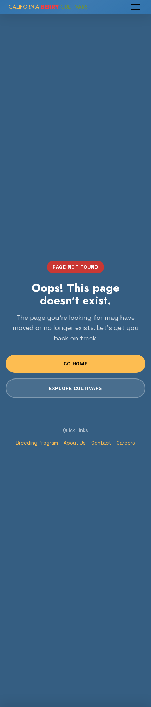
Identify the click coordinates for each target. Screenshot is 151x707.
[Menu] (136, 7)
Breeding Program (37, 443)
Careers (126, 443)
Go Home (76, 364)
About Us (75, 443)
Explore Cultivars (75, 388)
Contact (101, 443)
